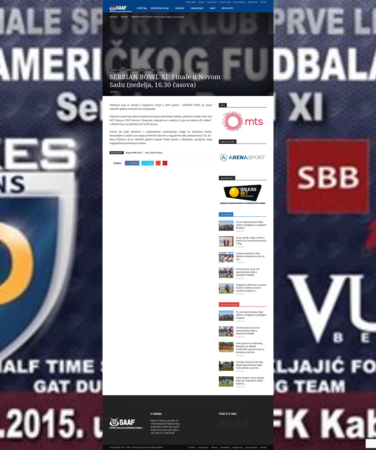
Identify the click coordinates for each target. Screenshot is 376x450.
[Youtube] (126, 2)
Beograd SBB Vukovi (134, 153)
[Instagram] (116, 2)
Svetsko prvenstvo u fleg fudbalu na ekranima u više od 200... (250, 256)
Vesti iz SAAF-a (162, 70)
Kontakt (263, 2)
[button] (262, 8)
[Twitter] (121, 2)
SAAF (212, 8)
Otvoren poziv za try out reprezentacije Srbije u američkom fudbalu (247, 272)
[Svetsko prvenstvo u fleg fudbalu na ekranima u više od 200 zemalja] (226, 257)
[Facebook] (112, 2)
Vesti (146, 70)
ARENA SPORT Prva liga (134, 70)
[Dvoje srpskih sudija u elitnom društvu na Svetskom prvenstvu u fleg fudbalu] (226, 241)
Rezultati (227, 8)
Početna (142, 8)
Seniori (179, 8)
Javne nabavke (239, 2)
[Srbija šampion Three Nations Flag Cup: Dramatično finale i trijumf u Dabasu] (226, 381)
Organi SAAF (191, 2)
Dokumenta (211, 2)
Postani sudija (225, 2)
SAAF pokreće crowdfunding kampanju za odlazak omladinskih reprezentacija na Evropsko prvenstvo (250, 348)
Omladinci (197, 8)
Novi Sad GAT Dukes (153, 153)
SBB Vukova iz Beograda (138, 120)
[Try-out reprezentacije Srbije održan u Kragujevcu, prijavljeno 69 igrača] (226, 226)
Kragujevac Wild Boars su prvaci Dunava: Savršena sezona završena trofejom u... (251, 287)
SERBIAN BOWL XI (193, 105)
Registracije (252, 2)
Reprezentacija (160, 8)
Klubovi (201, 2)
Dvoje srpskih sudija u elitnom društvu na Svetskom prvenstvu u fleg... (251, 240)
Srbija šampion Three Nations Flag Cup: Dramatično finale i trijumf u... (250, 380)
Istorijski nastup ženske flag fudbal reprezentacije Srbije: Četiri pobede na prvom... (249, 365)
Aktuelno (113, 70)
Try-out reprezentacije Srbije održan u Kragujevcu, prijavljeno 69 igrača (251, 225)
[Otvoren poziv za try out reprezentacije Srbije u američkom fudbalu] (226, 273)
